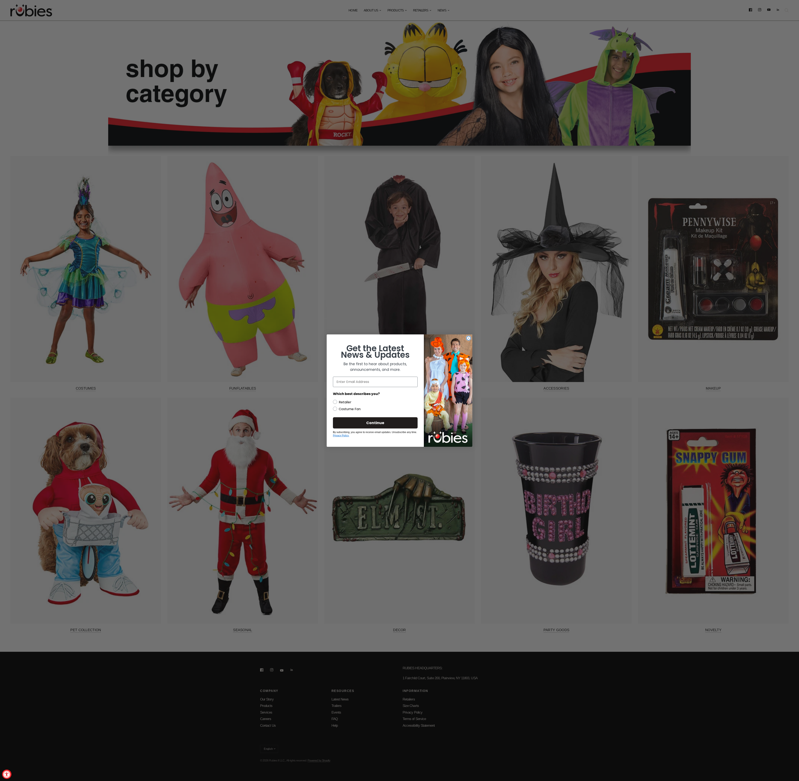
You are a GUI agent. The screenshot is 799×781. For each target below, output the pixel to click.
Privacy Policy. (341, 435)
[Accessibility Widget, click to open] (6, 774)
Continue (375, 422)
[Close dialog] (468, 338)
